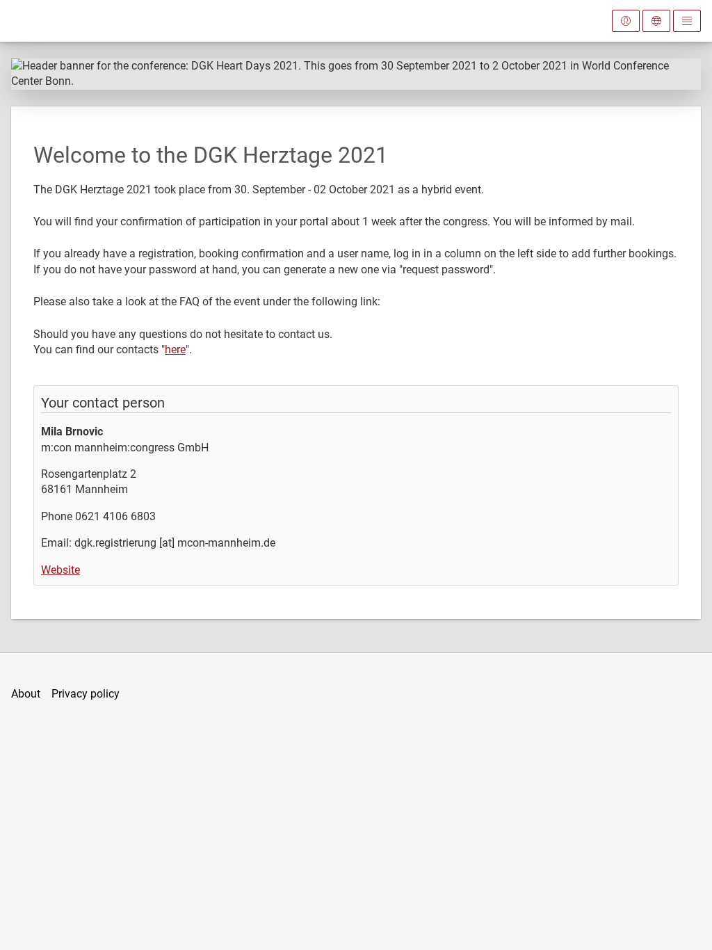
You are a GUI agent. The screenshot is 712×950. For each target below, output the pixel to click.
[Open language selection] (656, 21)
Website (60, 570)
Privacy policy (85, 693)
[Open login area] (626, 21)
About (25, 693)
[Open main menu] (687, 21)
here (175, 349)
